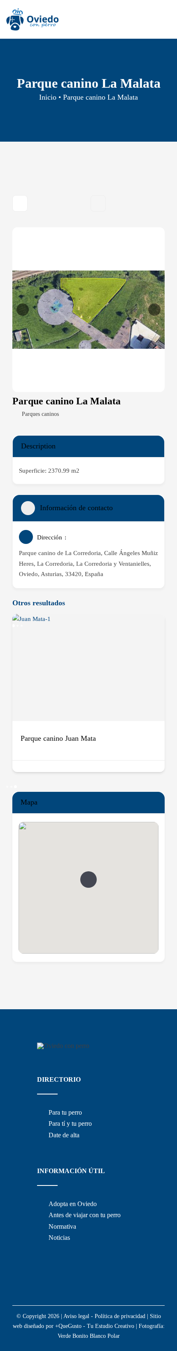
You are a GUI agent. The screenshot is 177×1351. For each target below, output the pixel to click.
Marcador (98, 203)
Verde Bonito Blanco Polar (89, 1336)
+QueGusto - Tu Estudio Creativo (94, 1326)
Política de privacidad (120, 1316)
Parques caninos (40, 414)
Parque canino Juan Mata (58, 738)
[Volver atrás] (20, 203)
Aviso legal (76, 1316)
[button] (22, 309)
